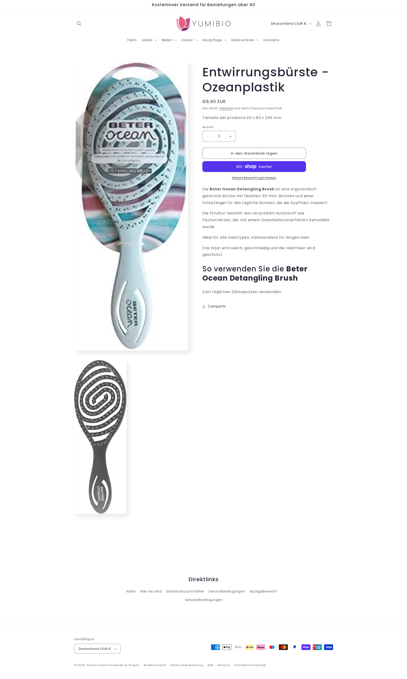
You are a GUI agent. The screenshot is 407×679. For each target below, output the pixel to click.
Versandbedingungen (204, 599)
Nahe (130, 591)
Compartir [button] (217, 306)
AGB (210, 665)
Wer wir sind (150, 591)
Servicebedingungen (227, 591)
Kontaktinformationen (250, 665)
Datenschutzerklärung (186, 665)
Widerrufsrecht (155, 665)
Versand (226, 108)
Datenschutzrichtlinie (185, 591)
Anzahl (207, 127)
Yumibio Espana (98, 665)
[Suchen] (79, 23)
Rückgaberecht (263, 591)
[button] (149, 40)
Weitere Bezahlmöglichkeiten (254, 178)
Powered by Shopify (125, 665)
